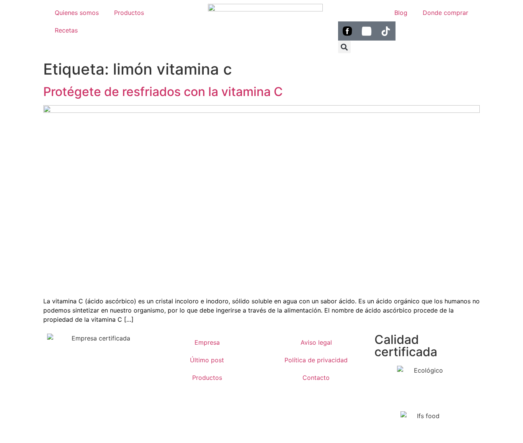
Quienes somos (77, 12)
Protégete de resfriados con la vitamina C (163, 91)
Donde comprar (445, 12)
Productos (129, 12)
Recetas (66, 30)
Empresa (207, 342)
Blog (400, 12)
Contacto (316, 377)
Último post (207, 360)
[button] (344, 47)
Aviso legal (316, 342)
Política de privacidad (316, 360)
